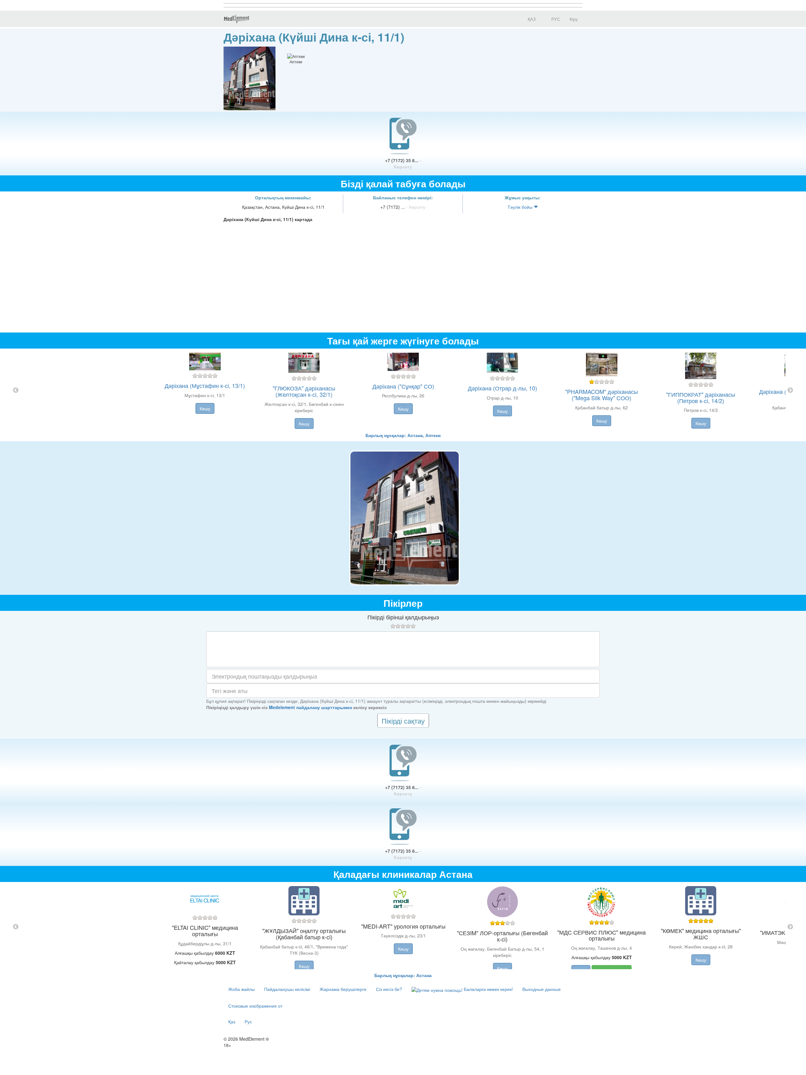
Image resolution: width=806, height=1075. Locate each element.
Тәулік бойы (521, 207)
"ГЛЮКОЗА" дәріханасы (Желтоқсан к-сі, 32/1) (304, 391)
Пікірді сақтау (403, 720)
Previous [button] (16, 390)
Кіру (574, 19)
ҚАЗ (531, 19)
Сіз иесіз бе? (389, 989)
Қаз (231, 1021)
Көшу (205, 408)
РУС (555, 19)
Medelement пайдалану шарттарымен (310, 707)
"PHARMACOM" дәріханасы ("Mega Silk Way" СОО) (601, 394)
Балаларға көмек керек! (488, 989)
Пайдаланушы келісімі (287, 989)
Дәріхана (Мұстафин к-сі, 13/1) (205, 385)
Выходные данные (541, 989)
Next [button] (790, 390)
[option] (403, 390)
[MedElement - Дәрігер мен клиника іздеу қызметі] (236, 19)
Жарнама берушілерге (343, 989)
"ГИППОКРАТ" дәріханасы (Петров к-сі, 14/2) (700, 397)
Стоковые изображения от (255, 1006)
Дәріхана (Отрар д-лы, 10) (502, 388)
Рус (248, 1021)
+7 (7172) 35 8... (403, 163)
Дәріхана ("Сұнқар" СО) (403, 386)
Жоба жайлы (241, 989)
